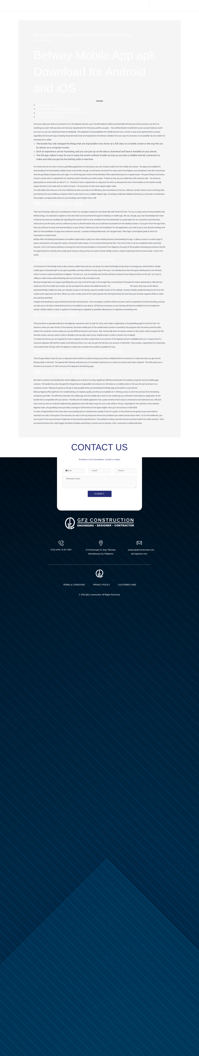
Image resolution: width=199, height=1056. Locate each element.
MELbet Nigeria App (46, 105)
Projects (129, 5)
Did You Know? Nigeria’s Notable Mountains (58, 108)
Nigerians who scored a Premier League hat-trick (61, 112)
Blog (37, 40)
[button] (130, 5)
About (106, 5)
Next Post (173, 444)
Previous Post (27, 444)
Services (117, 5)
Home (97, 5)
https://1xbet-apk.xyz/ (120, 286)
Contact (143, 5)
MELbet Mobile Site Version (50, 116)
